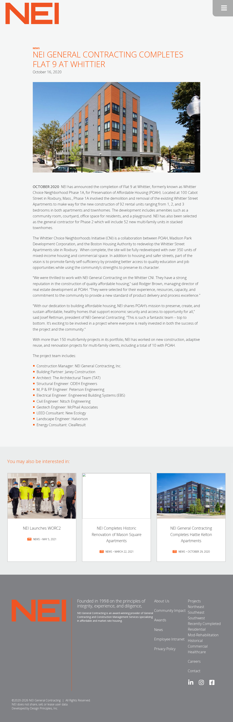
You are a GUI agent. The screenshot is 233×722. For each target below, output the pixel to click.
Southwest (196, 617)
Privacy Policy (164, 648)
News (158, 629)
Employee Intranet (169, 639)
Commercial (198, 646)
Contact (194, 670)
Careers (194, 661)
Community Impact (170, 610)
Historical (195, 640)
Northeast (196, 606)
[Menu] (223, 8)
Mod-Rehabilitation (203, 634)
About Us (161, 601)
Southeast (196, 612)
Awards (160, 620)
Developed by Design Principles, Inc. (35, 708)
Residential (197, 629)
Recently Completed (204, 623)
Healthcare (197, 651)
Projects (194, 601)
